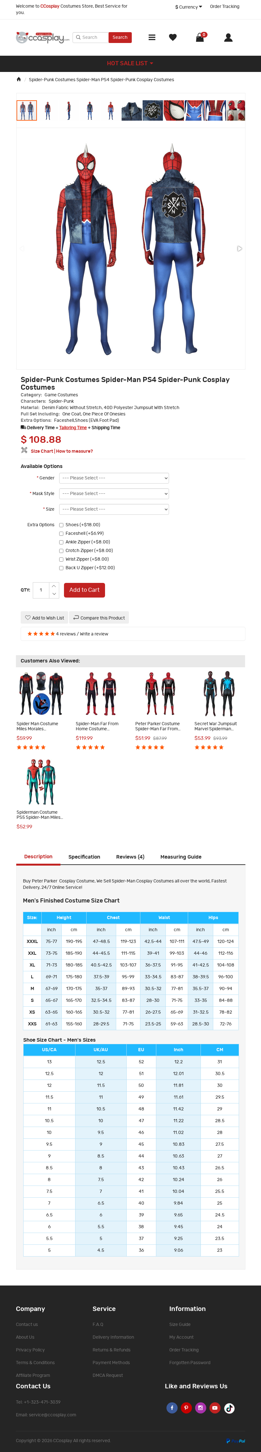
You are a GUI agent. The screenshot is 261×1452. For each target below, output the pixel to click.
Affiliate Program (33, 1375)
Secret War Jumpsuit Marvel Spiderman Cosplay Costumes (215, 729)
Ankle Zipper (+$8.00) (88, 542)
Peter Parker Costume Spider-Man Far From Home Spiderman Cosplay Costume (157, 731)
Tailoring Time (73, 428)
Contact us (27, 1324)
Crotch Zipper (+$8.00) (89, 551)
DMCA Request (108, 1375)
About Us (25, 1337)
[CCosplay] (42, 37)
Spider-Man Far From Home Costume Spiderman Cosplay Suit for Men (100, 731)
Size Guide (180, 1324)
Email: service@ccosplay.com (46, 1415)
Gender (45, 478)
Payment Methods (111, 1363)
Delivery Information (113, 1337)
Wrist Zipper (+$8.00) (87, 559)
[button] (48, 110)
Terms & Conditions (35, 1363)
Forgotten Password (189, 1363)
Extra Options (40, 525)
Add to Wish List (48, 618)
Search (120, 37)
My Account (181, 1337)
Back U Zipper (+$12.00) (90, 568)
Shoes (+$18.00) (83, 525)
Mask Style (42, 494)
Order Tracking (224, 6)
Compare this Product (103, 618)
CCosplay (62, 1441)
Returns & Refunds (111, 1350)
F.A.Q (98, 1324)
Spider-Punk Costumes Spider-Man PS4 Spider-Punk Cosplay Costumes (101, 80)
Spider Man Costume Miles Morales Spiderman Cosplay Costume (37, 731)
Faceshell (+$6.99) (85, 533)
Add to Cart (84, 590)
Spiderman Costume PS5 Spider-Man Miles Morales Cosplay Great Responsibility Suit (39, 819)
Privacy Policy (30, 1350)
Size (48, 509)
